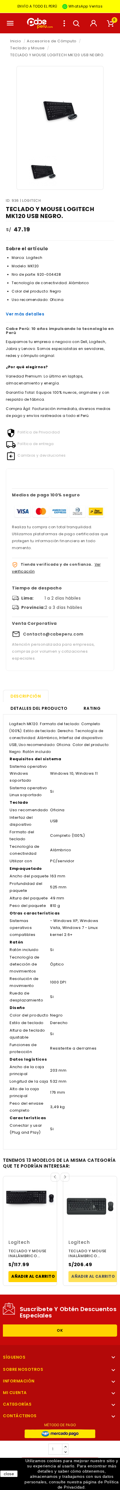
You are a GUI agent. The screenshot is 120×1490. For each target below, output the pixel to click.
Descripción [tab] (25, 696)
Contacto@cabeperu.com (53, 634)
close (9, 1473)
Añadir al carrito (33, 1276)
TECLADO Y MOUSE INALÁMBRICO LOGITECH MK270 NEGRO (27, 1254)
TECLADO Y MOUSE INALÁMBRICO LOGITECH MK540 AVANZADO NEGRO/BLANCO (87, 1254)
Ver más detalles (25, 314)
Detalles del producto (39, 708)
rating (92, 708)
